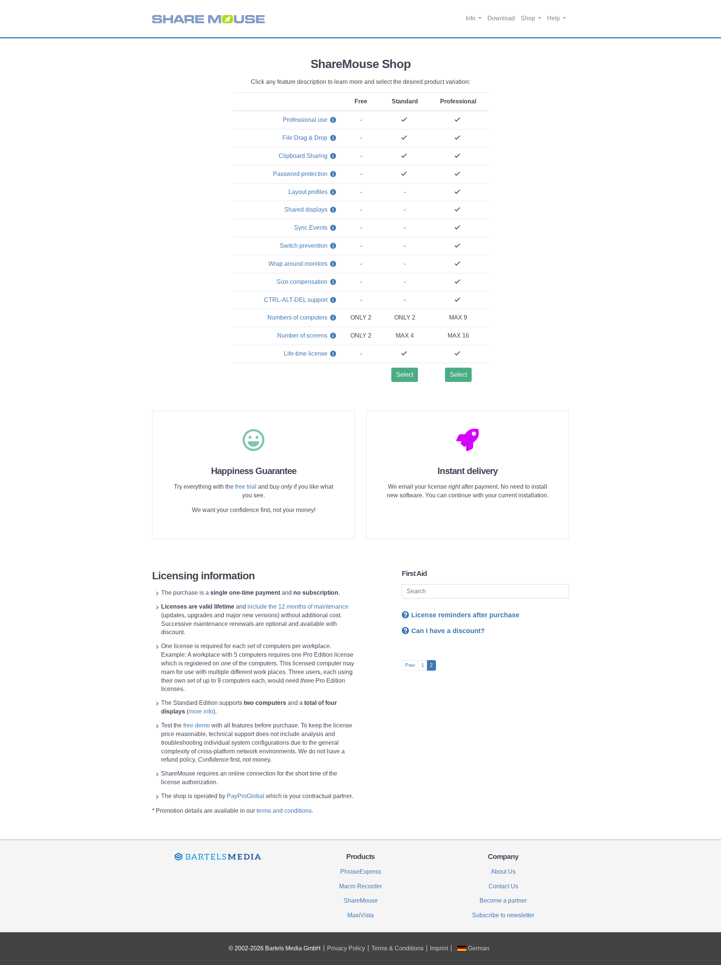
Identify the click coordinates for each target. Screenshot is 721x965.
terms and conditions (284, 810)
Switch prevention (303, 245)
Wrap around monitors (297, 264)
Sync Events (310, 227)
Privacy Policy (346, 948)
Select (404, 374)
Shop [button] (529, 18)
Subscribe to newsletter (503, 915)
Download (501, 18)
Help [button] (554, 18)
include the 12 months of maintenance (297, 606)
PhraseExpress (360, 871)
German (477, 948)
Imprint (439, 948)
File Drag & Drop (304, 138)
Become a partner (503, 900)
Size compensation (301, 282)
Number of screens (302, 335)
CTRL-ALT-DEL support (295, 300)
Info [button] (471, 18)
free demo (197, 725)
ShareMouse (361, 900)
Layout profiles (307, 192)
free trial (245, 486)
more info (201, 711)
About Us (503, 871)
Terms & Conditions (397, 948)
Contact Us (503, 886)
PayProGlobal (245, 796)
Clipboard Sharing (303, 156)
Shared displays (305, 209)
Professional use (305, 120)
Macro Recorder (360, 886)
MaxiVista (360, 915)
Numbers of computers (297, 317)
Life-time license (305, 353)
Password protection (300, 174)
